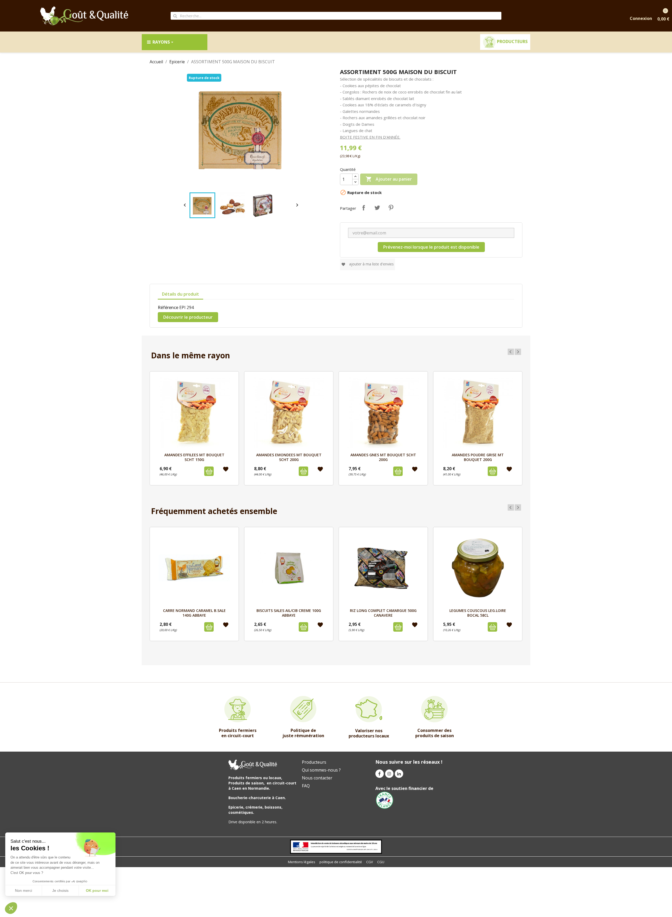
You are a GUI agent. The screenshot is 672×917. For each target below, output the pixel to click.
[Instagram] (389, 773)
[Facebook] (379, 773)
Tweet (377, 207)
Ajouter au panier (389, 179)
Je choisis (60, 890)
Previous (511, 352)
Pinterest (391, 207)
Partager (363, 207)
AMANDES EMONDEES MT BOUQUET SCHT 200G (289, 457)
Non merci (23, 890)
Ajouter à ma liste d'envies (367, 263)
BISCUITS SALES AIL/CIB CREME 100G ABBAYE (288, 613)
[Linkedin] (399, 773)
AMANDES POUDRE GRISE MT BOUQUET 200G (478, 457)
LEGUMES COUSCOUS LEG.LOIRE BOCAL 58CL (477, 613)
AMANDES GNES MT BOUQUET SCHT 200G (383, 457)
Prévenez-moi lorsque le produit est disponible (431, 247)
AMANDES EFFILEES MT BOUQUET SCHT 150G (194, 457)
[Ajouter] (209, 471)
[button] (11, 908)
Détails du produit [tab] (180, 294)
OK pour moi (97, 890)
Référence (168, 307)
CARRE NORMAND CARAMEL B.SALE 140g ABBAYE (194, 613)
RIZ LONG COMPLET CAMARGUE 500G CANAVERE (383, 613)
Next (518, 352)
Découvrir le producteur (188, 317)
